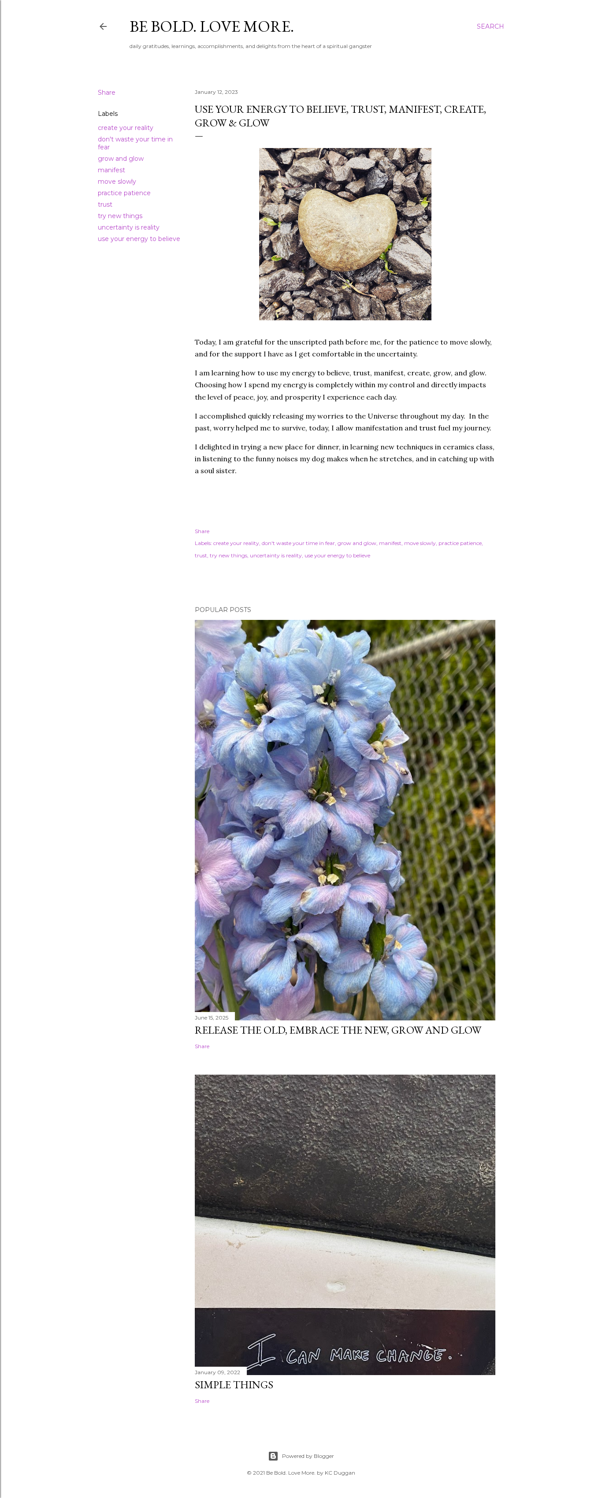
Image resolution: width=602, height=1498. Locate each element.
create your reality (125, 128)
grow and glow (121, 159)
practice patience (124, 193)
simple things (234, 1384)
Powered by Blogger (308, 1456)
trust (105, 204)
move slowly (117, 181)
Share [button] (106, 92)
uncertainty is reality (129, 227)
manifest (111, 170)
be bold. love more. (212, 26)
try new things (120, 216)
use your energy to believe (139, 239)
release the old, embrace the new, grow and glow (338, 1030)
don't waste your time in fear (298, 543)
